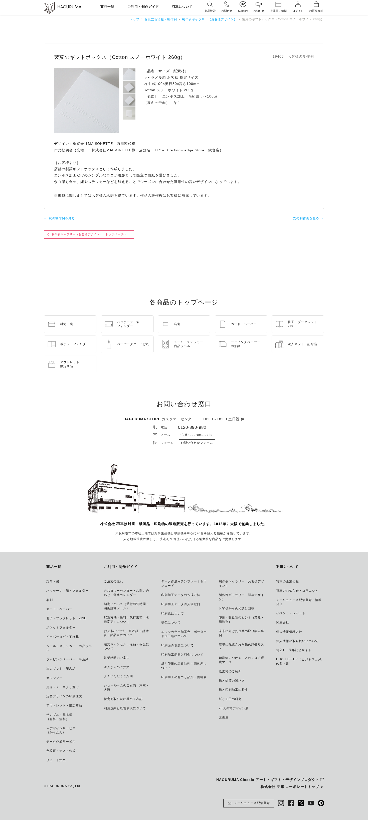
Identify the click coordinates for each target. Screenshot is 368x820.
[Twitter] (301, 803)
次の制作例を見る (62, 218)
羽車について (182, 7)
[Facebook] (291, 803)
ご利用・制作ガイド (143, 7)
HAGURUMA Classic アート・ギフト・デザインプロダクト (267, 780)
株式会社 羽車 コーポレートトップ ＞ (292, 787)
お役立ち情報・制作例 (160, 19)
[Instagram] (281, 803)
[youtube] (311, 803)
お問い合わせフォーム (197, 443)
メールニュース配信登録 (252, 803)
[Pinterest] (321, 803)
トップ (134, 19)
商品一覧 (107, 7)
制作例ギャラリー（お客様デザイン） (209, 19)
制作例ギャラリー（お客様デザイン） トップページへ (89, 234)
